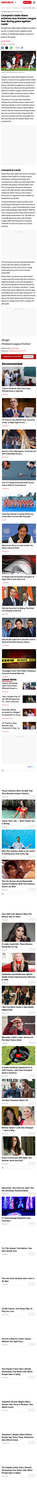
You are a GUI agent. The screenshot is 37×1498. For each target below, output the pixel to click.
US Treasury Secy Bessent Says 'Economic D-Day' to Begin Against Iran (18, 421)
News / (3, 8)
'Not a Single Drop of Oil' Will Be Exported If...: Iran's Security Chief (11, 700)
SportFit (3, 44)
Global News (5, 488)
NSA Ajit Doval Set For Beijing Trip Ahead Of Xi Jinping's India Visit (18, 609)
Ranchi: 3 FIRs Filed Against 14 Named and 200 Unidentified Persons (19, 452)
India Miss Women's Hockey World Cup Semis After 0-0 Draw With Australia (17, 515)
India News (5, 394)
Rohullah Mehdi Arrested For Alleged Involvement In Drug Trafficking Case (11, 714)
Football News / (17, 8)
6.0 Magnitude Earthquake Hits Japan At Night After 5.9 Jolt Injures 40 (18, 578)
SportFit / (9, 8)
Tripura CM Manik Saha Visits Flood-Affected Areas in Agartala (16, 389)
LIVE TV (28, 2)
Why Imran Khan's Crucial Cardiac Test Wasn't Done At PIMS (17, 546)
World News (5, 425)
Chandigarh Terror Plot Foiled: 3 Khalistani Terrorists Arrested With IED (19, 672)
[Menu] (34, 2)
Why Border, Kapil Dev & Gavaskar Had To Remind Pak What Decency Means (18, 640)
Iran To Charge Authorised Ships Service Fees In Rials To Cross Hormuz (18, 483)
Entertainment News (7, 718)
